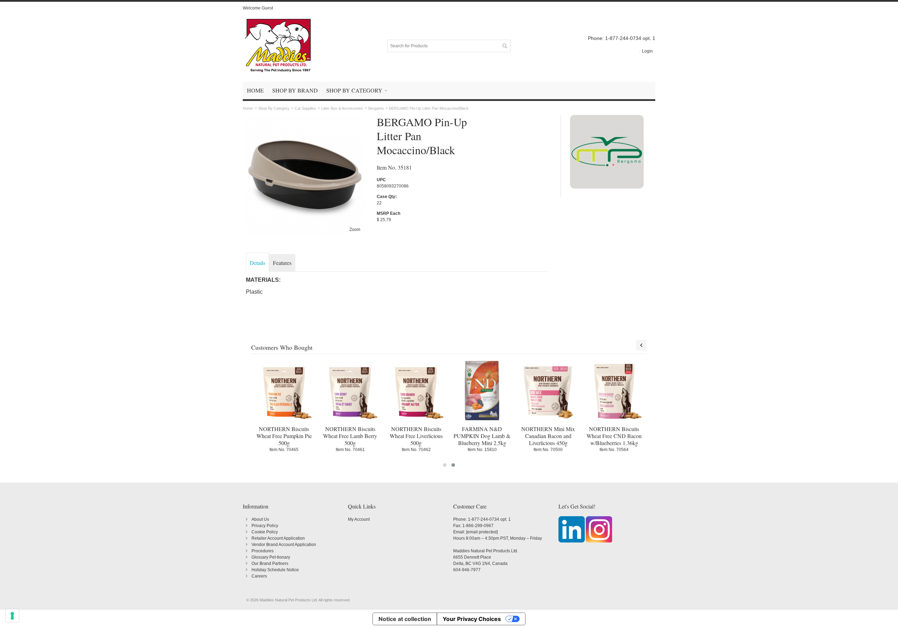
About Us (260, 519)
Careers (259, 576)
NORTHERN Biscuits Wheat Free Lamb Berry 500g (350, 435)
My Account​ (359, 519)
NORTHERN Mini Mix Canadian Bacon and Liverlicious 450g (548, 435)
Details (257, 262)
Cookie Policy (265, 532)
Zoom (354, 229)
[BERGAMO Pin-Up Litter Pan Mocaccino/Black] (305, 118)
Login (647, 51)
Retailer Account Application (278, 538)
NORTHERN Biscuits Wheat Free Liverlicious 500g (416, 435)
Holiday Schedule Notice (275, 569)
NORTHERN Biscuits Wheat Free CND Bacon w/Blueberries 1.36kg (614, 435)
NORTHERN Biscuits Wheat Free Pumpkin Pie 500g (284, 435)
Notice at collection (404, 618)
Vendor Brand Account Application (284, 544)
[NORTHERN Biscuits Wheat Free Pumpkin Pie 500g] (284, 390)
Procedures (263, 550)
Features (282, 262)
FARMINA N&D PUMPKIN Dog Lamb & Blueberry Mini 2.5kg (482, 435)
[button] (445, 465)
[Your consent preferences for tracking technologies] (12, 615)
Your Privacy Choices (472, 618)
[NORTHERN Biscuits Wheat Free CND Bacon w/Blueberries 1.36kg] (614, 390)
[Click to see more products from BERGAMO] (607, 152)
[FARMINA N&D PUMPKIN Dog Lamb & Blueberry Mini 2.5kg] (482, 390)
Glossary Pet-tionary (271, 557)
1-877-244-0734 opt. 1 (489, 519)
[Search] (504, 46)
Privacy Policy (265, 525)
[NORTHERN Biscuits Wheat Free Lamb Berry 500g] (350, 390)
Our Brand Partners (270, 563)
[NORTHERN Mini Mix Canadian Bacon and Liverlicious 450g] (547, 390)
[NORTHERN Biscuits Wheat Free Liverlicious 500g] (416, 390)
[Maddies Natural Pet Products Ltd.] (278, 46)
